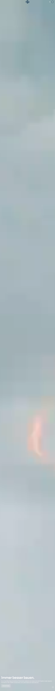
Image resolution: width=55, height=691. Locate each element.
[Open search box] (50, 2)
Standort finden (6, 685)
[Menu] (52, 2)
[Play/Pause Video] (53, 687)
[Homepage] (27, 1)
